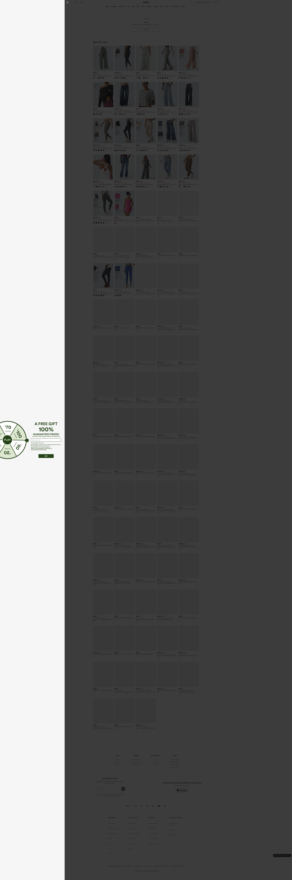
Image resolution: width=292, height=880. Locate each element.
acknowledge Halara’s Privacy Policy (38, 449)
